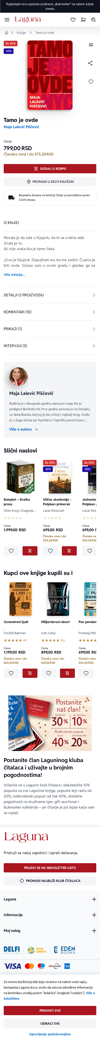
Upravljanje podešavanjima (50, 1034)
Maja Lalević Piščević (21, 126)
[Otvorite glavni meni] (7, 19)
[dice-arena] (37, 950)
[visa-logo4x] (12, 966)
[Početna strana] (29, 20)
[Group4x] (41, 966)
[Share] (90, 63)
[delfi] (12, 950)
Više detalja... (14, 275)
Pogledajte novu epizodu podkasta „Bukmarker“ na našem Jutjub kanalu (50, 6)
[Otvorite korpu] (83, 19)
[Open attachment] (91, 45)
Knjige (21, 33)
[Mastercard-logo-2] (29, 966)
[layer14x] (67, 966)
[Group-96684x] (64, 950)
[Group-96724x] (55, 966)
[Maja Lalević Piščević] (18, 376)
